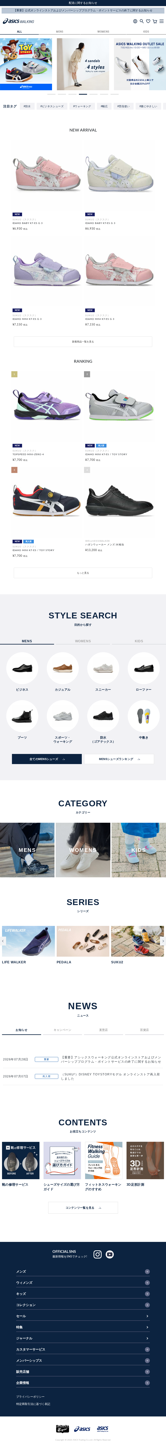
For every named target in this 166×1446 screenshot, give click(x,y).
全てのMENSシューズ (44, 759)
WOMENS (103, 32)
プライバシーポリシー (30, 1396)
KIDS (146, 32)
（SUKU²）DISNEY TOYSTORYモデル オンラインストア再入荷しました (110, 1076)
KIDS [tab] (139, 641)
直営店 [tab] (103, 1029)
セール (21, 1316)
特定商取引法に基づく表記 (33, 1404)
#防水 (27, 106)
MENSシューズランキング (116, 759)
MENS (59, 32)
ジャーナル (24, 1338)
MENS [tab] (27, 641)
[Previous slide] (3, 941)
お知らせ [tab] (21, 1029)
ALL (19, 32)
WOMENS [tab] (83, 641)
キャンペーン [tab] (62, 1029)
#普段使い (123, 106)
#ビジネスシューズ (52, 106)
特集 (19, 1327)
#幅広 (104, 106)
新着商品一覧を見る (83, 341)
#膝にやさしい (148, 106)
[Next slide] (163, 941)
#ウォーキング (82, 106)
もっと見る (83, 573)
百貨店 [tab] (144, 1029)
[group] (26, 64)
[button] (51, 94)
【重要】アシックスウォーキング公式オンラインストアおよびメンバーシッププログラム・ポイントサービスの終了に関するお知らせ (111, 1059)
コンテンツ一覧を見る (80, 1207)
